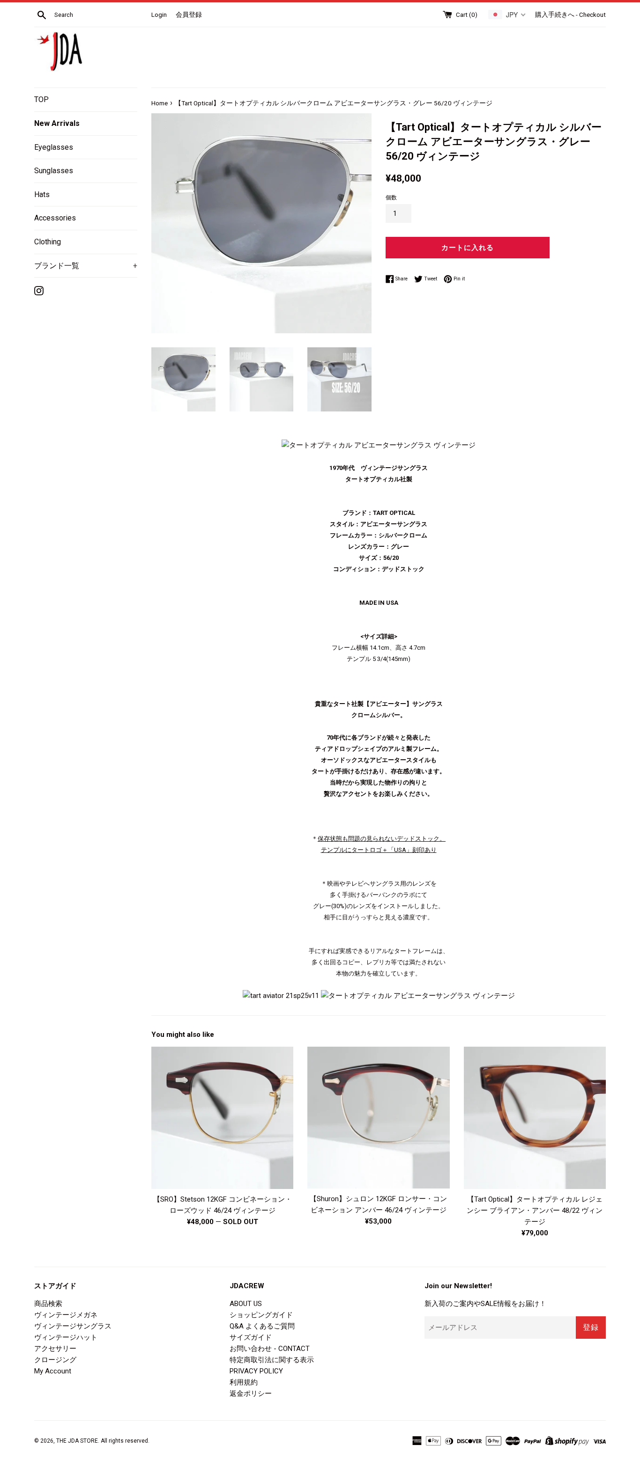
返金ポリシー (251, 1393)
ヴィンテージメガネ (65, 1315)
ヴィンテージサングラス (73, 1326)
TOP (41, 99)
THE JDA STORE (77, 1441)
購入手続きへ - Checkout (570, 14)
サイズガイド (251, 1337)
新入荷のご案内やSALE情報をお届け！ (485, 1303)
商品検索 (48, 1303)
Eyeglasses (53, 147)
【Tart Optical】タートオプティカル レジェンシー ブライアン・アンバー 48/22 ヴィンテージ (535, 1210)
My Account (52, 1371)
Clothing (47, 241)
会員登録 (189, 14)
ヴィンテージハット (65, 1337)
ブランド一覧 (85, 265)
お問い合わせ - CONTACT (270, 1348)
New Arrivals (57, 123)
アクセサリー (55, 1348)
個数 (391, 197)
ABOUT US (246, 1303)
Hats (42, 194)
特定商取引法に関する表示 (272, 1360)
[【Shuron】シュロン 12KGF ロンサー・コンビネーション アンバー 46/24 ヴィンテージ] (378, 1118)
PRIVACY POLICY (256, 1371)
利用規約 (244, 1382)
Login (159, 14)
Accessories (55, 217)
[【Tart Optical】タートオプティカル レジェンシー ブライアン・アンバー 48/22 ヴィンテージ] (535, 1118)
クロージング (55, 1360)
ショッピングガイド (261, 1315)
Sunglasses (53, 170)
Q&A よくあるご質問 (262, 1326)
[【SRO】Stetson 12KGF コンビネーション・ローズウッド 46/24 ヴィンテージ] (222, 1118)
